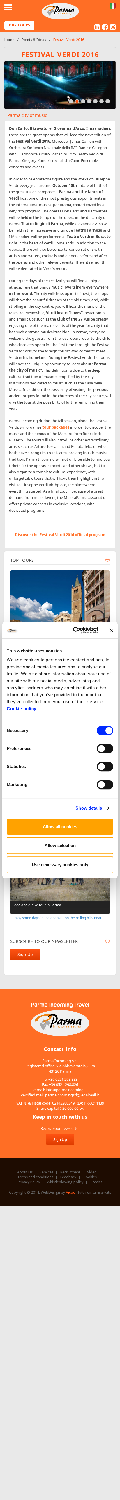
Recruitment (70, 1172)
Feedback (68, 1177)
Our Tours (19, 25)
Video (92, 1172)
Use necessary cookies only (60, 864)
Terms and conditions (35, 1177)
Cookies (90, 1177)
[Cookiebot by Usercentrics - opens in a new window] (74, 630)
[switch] (105, 748)
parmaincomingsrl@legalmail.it (72, 1095)
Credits (96, 1182)
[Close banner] (111, 630)
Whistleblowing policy (65, 1182)
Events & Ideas (34, 39)
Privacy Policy (29, 1182)
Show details (88, 808)
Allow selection (60, 845)
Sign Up (25, 954)
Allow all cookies (60, 826)
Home (9, 39)
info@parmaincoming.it (66, 1089)
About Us (25, 1172)
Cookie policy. (22, 708)
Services (46, 1172)
